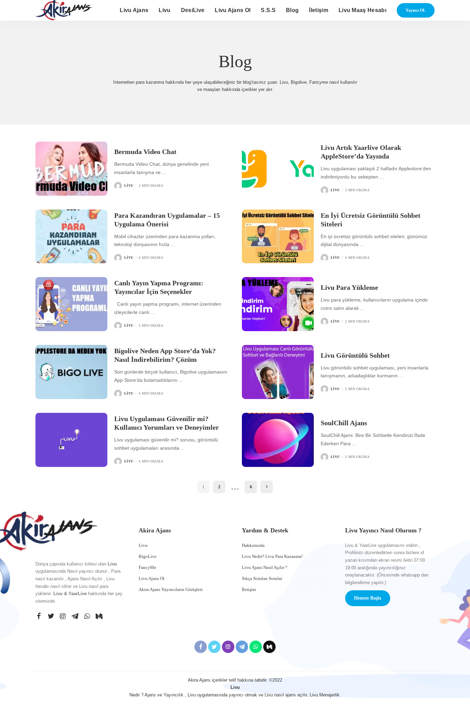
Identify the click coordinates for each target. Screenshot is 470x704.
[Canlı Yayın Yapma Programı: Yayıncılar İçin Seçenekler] (71, 304)
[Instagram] (63, 616)
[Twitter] (50, 616)
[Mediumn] (99, 616)
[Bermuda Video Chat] (71, 169)
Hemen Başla (367, 598)
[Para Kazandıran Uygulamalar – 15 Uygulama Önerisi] (71, 237)
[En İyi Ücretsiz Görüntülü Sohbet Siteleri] (278, 237)
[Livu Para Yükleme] (278, 304)
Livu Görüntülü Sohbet (355, 355)
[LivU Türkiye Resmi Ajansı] (64, 10)
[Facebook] (38, 616)
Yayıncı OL (416, 10)
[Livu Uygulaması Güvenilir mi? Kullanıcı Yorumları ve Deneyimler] (71, 440)
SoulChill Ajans (344, 423)
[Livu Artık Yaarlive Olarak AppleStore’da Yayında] (278, 169)
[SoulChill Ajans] (278, 440)
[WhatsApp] (87, 616)
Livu (128, 185)
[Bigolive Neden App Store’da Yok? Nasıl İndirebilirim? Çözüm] (71, 372)
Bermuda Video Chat (145, 151)
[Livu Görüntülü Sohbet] (278, 372)
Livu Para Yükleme (349, 287)
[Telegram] (75, 616)
